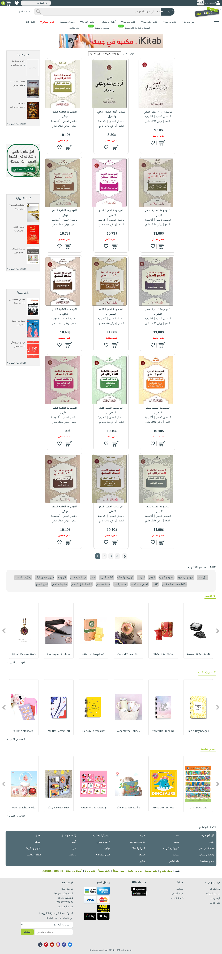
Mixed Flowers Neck (24, 655)
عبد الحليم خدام (78, 577)
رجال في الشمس (23, 577)
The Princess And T (128, 808)
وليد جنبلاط (18, 303)
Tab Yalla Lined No (163, 731)
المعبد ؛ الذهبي (19, 227)
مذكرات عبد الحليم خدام (174, 584)
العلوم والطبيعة (33, 848)
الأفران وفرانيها (18, 61)
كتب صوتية (151, 871)
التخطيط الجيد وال (17, 205)
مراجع (107, 848)
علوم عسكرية (207, 861)
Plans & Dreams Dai (93, 731)
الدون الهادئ (42, 584)
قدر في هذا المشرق (17, 300)
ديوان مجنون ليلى (44, 577)
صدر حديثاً (119, 871)
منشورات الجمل (59, 584)
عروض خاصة (134, 871)
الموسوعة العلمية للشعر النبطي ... (64, 114)
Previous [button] (218, 630)
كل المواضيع (207, 835)
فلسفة (141, 855)
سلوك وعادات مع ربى (198, 808)
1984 (155, 584)
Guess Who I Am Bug (93, 808)
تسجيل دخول (210, 3)
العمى (93, 577)
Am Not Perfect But (59, 731)
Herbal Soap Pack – (93, 655)
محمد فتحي (18, 346)
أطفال (38, 835)
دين (74, 848)
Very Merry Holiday (128, 731)
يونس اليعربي (18, 85)
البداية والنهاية (166, 577)
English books (52, 871)
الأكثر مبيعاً (104, 871)
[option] (198, 631)
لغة (177, 835)
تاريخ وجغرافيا (137, 842)
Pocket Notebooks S (23, 731)
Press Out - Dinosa (163, 808)
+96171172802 (64, 898)
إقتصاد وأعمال (68, 835)
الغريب (151, 577)
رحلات (72, 855)
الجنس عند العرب (139, 584)
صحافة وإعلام (206, 848)
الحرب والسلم (120, 584)
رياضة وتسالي (206, 855)
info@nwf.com (64, 902)
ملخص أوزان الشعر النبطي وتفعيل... (111, 114)
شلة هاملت (21, 103)
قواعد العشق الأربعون (81, 584)
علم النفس (174, 861)
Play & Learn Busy (59, 808)
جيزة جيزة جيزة (18, 321)
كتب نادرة (90, 871)
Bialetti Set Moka (163, 655)
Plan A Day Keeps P (198, 731)
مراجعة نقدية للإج (17, 249)
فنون (142, 835)
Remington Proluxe (58, 655)
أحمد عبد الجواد (17, 65)
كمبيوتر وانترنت (171, 848)
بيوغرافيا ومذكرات (101, 835)
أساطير (37, 842)
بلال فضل (19, 325)
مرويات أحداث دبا (17, 81)
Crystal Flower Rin (128, 655)
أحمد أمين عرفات (16, 107)
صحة (176, 842)
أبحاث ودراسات (74, 871)
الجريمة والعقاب (125, 577)
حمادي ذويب (18, 252)
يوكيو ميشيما (18, 231)
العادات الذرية (106, 577)
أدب (74, 842)
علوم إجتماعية (103, 855)
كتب (177, 871)
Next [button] (4, 630)
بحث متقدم (166, 871)
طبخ (211, 842)
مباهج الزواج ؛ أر (18, 343)
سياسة (175, 855)
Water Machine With (23, 808)
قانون (142, 861)
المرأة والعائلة (138, 848)
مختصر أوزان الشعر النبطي (158, 112)
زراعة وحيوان (103, 842)
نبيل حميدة (19, 209)
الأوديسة (62, 577)
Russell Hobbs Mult (198, 655)
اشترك (27, 932)
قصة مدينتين (103, 584)
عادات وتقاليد (34, 855)
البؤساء (141, 577)
